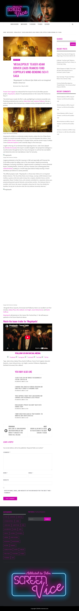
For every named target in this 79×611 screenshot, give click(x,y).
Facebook (13, 357)
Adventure (12, 517)
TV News (40, 24)
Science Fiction (8, 549)
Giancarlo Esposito (13, 142)
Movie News (24, 24)
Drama (15, 529)
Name (5, 473)
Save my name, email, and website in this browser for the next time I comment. (27, 492)
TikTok (46, 357)
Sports (16, 549)
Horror (6, 537)
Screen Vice (18, 86)
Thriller (22, 549)
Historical (20, 533)
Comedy (18, 521)
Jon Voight (28, 310)
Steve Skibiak (60, 113)
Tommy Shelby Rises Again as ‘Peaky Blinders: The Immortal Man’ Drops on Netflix (29, 415)
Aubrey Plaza (12, 310)
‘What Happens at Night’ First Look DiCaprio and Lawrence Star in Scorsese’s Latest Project (28, 396)
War (13, 557)
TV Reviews (32, 24)
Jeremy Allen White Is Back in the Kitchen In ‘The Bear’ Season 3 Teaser (38, 429)
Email (30, 473)
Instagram (22, 357)
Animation (19, 517)
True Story (7, 553)
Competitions (15, 525)
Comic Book (7, 525)
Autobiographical (9, 521)
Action (6, 517)
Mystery (6, 545)
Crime (23, 525)
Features (47, 24)
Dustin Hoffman (26, 361)
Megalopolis (11, 94)
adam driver (10, 361)
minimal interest (8, 168)
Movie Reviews (15, 24)
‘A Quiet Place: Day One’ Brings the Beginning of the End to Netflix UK (28, 378)
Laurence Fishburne (39, 101)
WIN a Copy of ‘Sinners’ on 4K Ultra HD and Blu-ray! (65, 99)
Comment (6, 452)
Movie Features (14, 537)
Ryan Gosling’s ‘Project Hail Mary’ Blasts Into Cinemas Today (28, 406)
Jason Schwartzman (37, 310)
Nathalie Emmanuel (10, 148)
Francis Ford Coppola (9, 92)
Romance (13, 545)
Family (20, 529)
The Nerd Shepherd (40, 512)
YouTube (38, 357)
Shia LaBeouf (20, 310)
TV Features (15, 553)
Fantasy (6, 533)
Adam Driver (27, 101)
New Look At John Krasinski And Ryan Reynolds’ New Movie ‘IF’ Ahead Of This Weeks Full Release (17, 430)
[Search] (72, 24)
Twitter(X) (31, 357)
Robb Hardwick (61, 96)
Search (59, 39)
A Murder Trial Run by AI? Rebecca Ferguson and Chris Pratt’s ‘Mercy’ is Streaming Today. (29, 387)
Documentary (7, 529)
